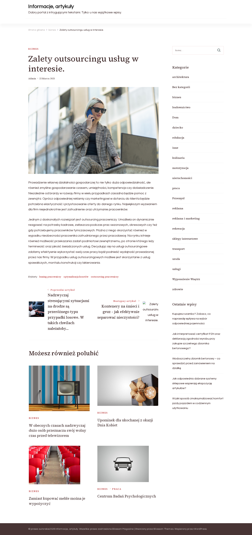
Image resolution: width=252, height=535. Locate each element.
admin (32, 78)
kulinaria (178, 158)
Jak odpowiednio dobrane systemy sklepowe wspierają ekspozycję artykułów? (194, 383)
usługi (176, 269)
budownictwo (181, 107)
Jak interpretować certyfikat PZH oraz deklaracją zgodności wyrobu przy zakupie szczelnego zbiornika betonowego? (196, 341)
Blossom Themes (163, 529)
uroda (176, 259)
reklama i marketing (186, 218)
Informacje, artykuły (51, 6)
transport (178, 249)
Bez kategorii (181, 87)
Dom (175, 117)
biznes (33, 48)
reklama (177, 208)
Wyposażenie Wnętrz (186, 279)
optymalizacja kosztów (76, 276)
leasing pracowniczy (50, 276)
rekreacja (178, 228)
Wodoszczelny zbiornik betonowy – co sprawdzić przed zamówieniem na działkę (196, 363)
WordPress (200, 529)
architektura (180, 77)
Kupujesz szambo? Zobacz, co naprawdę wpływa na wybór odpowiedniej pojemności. (191, 318)
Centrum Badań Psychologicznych (126, 496)
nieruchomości (182, 178)
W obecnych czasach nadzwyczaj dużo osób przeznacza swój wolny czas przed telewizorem (57, 430)
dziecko (177, 127)
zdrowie (177, 289)
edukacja (178, 137)
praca (116, 489)
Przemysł (178, 198)
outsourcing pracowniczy (105, 276)
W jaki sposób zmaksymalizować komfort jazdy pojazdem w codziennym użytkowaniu (198, 403)
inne (175, 148)
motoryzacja (180, 168)
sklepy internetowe (185, 239)
